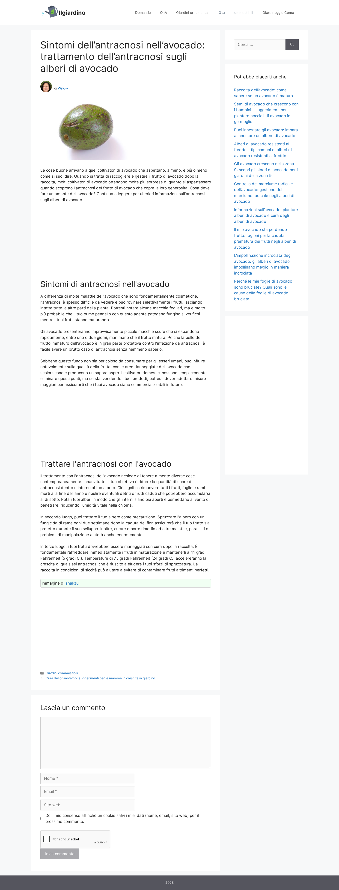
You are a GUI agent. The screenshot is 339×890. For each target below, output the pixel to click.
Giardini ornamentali (192, 12)
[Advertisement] (125, 241)
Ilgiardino (72, 12)
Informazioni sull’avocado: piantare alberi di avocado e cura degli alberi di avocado (266, 215)
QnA (163, 12)
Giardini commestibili (236, 12)
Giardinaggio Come (278, 12)
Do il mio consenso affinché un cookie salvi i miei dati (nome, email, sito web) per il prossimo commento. (122, 818)
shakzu (72, 583)
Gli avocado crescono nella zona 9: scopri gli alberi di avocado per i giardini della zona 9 (266, 169)
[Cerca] (292, 44)
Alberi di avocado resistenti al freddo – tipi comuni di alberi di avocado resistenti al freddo (263, 150)
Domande (143, 12)
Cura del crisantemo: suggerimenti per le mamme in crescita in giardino (100, 678)
